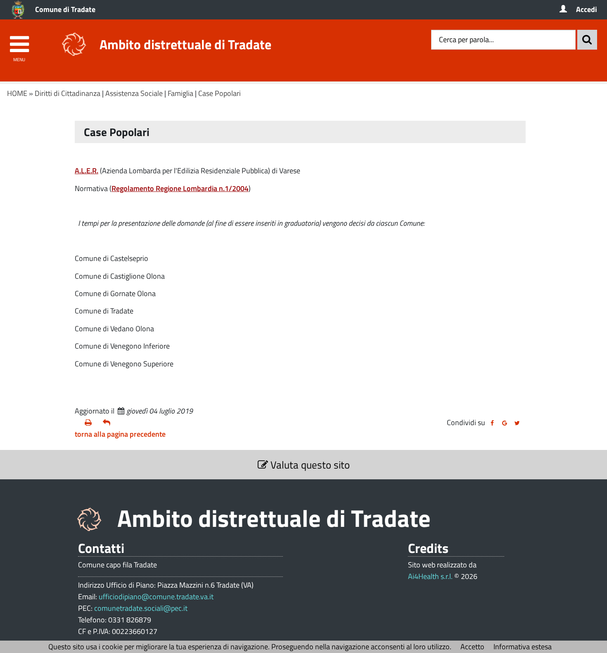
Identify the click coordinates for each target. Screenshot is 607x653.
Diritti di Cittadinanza (67, 93)
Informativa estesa (522, 646)
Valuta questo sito (309, 465)
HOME (17, 93)
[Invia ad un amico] (109, 422)
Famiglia (180, 93)
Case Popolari (219, 93)
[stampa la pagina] (90, 422)
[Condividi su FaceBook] (492, 423)
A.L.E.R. (86, 170)
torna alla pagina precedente (120, 434)
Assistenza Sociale (134, 93)
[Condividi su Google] (504, 423)
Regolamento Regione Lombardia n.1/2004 (180, 188)
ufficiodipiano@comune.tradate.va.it (156, 596)
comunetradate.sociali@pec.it (140, 608)
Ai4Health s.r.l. (430, 576)
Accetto (472, 646)
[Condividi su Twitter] (517, 423)
